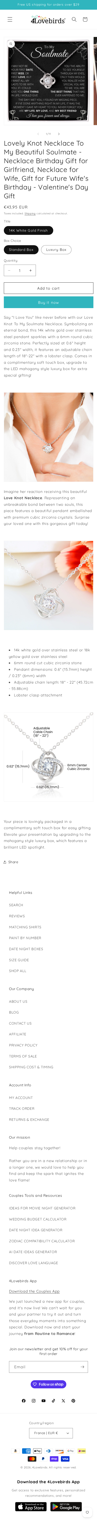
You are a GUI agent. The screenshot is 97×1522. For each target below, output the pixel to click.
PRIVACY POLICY (23, 1045)
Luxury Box (56, 249)
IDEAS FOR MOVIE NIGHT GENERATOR (42, 1208)
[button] (10, 19)
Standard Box (21, 249)
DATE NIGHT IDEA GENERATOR (35, 1230)
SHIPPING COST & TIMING (31, 1067)
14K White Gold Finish (28, 230)
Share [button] (13, 862)
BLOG (14, 1012)
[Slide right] (59, 134)
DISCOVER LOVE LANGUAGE (33, 1263)
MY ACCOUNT (21, 1098)
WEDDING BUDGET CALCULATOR (38, 1219)
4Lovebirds (40, 1467)
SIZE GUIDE (19, 960)
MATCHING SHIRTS (25, 927)
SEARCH (16, 905)
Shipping (30, 213)
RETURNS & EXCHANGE (29, 1119)
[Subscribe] (82, 1367)
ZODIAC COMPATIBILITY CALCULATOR (42, 1241)
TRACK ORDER (21, 1108)
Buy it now (48, 302)
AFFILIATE (17, 1034)
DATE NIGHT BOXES (26, 949)
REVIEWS (17, 916)
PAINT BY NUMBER (25, 938)
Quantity (11, 261)
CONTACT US (20, 1023)
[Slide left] (38, 134)
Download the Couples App (34, 1291)
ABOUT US (18, 1001)
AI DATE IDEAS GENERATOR (33, 1252)
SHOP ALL (17, 971)
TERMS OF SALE (23, 1056)
